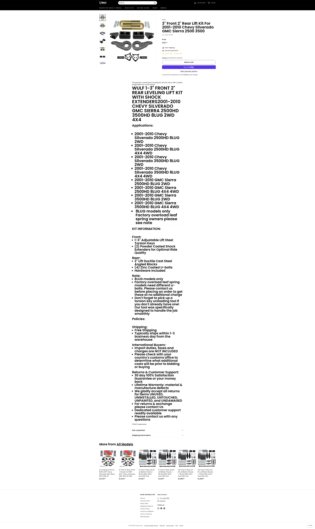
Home (164, 20)
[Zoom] (132, 39)
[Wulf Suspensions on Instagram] (158, 508)
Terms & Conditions (147, 511)
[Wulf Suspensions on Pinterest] (164, 508)
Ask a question (138, 430)
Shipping (164, 58)
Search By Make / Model (110, 8)
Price (164, 39)
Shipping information (141, 435)
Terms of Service (146, 514)
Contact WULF (145, 501)
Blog (155, 8)
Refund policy (144, 517)
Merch (164, 8)
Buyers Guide (143, 8)
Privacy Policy (145, 509)
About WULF (144, 503)
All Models (125, 444)
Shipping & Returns (146, 506)
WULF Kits (129, 8)
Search (142, 498)
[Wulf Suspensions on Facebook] (161, 508)
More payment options (189, 71)
